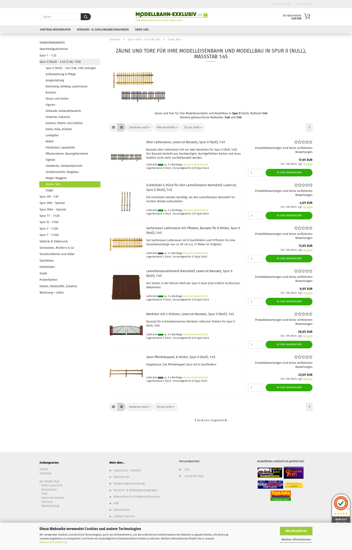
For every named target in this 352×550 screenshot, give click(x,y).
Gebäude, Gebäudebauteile (63, 111)
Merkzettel (305, 4)
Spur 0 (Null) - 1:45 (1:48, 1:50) (60, 62)
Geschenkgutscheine (54, 49)
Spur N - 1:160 (49, 222)
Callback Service (124, 516)
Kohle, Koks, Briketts (59, 129)
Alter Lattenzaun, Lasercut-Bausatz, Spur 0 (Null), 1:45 (185, 142)
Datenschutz (121, 510)
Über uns (142, 29)
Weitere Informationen (296, 539)
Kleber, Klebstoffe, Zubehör (58, 286)
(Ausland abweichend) (195, 164)
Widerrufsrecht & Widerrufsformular (136, 496)
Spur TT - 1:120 (49, 216)
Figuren (50, 105)
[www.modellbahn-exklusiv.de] (172, 16)
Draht (43, 273)
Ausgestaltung (55, 80)
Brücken (51, 92)
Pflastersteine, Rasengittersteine (67, 153)
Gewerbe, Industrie (58, 117)
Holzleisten (47, 267)
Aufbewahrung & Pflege (61, 74)
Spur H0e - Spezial (52, 203)
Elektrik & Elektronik (54, 241)
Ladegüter (52, 135)
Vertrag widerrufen (55, 29)
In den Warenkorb (289, 172)
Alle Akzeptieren (296, 531)
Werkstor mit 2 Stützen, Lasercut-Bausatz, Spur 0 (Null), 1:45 (190, 314)
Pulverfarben (48, 280)
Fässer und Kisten (57, 98)
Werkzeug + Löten (52, 292)
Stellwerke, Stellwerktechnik (64, 166)
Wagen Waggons (56, 178)
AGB (116, 503)
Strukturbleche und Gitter (57, 254)
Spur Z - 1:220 (49, 228)
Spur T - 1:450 (49, 235)
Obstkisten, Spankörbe (60, 147)
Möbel (50, 141)
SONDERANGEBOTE (52, 42)
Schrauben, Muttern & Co (57, 248)
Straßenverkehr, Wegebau (62, 172)
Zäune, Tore (53, 184)
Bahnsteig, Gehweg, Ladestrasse (67, 86)
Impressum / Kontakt (127, 470)
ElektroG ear (121, 477)
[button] (113, 127)
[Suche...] (86, 16)
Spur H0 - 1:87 (49, 196)
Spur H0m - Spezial (53, 209)
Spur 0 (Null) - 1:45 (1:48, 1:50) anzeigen (71, 68)
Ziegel (49, 190)
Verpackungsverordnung (129, 483)
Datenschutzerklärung (53, 542)
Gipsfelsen (47, 260)
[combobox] (139, 127)
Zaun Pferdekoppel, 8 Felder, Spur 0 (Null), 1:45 (180, 357)
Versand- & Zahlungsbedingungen (103, 29)
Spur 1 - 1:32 (48, 55)
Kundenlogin (283, 4)
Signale (50, 160)
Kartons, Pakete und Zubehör (64, 123)
